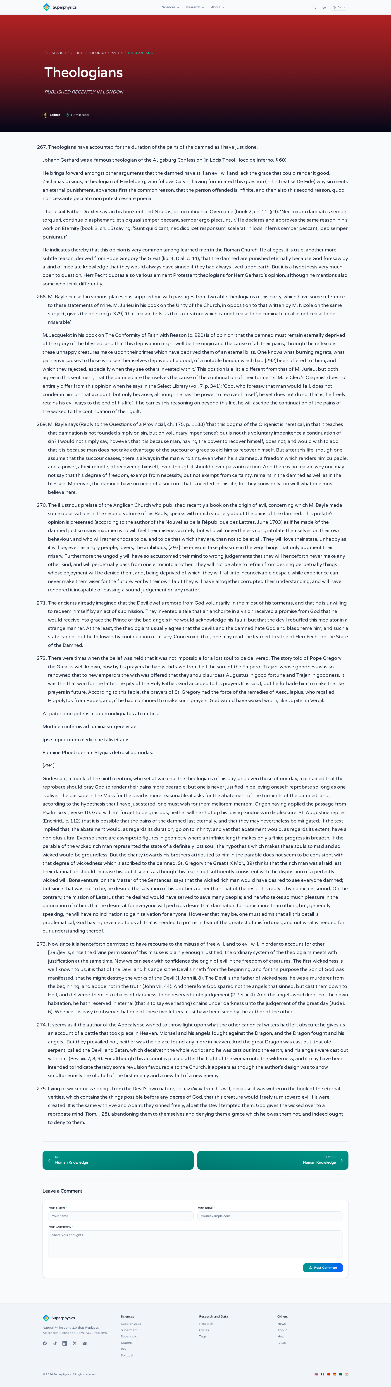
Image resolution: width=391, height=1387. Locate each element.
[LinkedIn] (64, 1343)
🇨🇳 (328, 1374)
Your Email (206, 1208)
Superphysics (131, 1324)
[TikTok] (54, 1343)
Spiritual (127, 1355)
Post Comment (325, 1268)
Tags (202, 1336)
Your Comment (60, 1227)
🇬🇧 (316, 1374)
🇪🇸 (334, 1374)
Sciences (168, 7)
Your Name (57, 1208)
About (216, 7)
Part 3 (117, 53)
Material (127, 1343)
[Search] (314, 7)
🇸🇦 (340, 1374)
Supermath (129, 1330)
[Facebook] (45, 1343)
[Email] (84, 1343)
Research (193, 7)
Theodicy (97, 53)
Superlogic (129, 1336)
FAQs (281, 1343)
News (281, 1324)
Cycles (204, 1330)
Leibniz (77, 53)
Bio (123, 1349)
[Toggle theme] (324, 7)
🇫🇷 (322, 1374)
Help (280, 1336)
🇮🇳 (346, 1374)
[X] (74, 1343)
